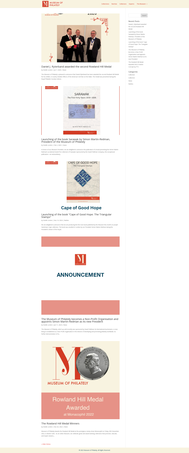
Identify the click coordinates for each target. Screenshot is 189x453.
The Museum (141, 4)
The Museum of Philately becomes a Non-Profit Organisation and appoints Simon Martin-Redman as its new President (79, 320)
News (64, 70)
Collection (131, 75)
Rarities (114, 4)
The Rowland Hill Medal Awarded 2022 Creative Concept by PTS (135, 64)
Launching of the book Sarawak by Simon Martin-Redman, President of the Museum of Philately (75, 140)
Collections (105, 4)
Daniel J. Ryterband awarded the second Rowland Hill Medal (76, 66)
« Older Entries (46, 444)
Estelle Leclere (47, 70)
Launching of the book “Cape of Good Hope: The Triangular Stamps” (76, 216)
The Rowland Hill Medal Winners (60, 423)
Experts (131, 4)
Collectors (123, 4)
